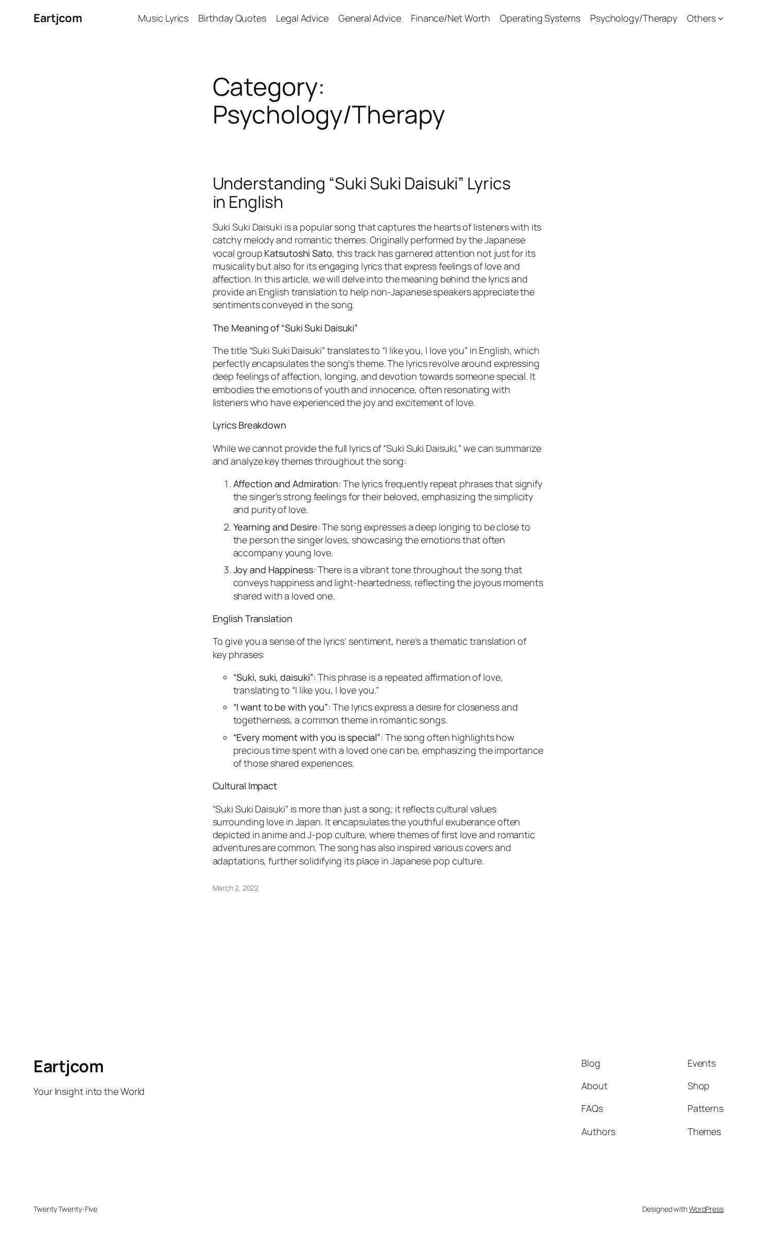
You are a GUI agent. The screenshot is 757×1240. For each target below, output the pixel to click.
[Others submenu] (721, 18)
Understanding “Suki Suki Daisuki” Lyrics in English (362, 192)
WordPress (706, 1209)
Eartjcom (57, 18)
